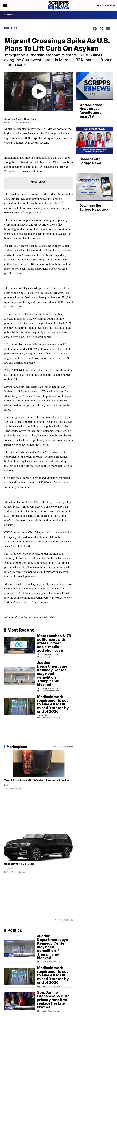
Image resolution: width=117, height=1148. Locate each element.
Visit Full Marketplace (63, 747)
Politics (10, 28)
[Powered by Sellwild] (68, 920)
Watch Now (105, 5)
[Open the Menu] (5, 5)
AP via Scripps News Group (22, 119)
